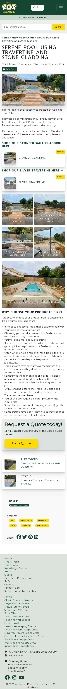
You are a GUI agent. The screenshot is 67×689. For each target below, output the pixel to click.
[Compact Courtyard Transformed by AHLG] (10, 480)
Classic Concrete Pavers (18, 600)
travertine (26, 525)
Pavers (8, 596)
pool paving (43, 520)
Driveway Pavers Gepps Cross (21, 632)
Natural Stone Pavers (16, 606)
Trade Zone (11, 564)
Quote (8, 574)
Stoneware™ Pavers (16, 609)
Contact (9, 584)
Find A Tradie (12, 561)
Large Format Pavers (16, 603)
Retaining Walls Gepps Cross (21, 629)
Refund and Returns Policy (20, 591)
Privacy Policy (12, 587)
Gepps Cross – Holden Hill (34, 17)
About (8, 571)
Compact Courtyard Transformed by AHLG (40, 480)
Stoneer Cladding (32, 158)
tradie (12, 525)
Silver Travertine (32, 182)
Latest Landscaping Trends (20, 626)
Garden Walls (12, 623)
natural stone (26, 520)
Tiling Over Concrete (16, 616)
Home (5, 37)
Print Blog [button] (11, 69)
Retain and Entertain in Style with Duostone (40, 463)
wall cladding (42, 525)
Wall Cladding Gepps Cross (20, 642)
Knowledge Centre (23, 37)
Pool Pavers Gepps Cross (19, 639)
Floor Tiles (10, 613)
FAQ (7, 581)
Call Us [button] (37, 7)
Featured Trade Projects (19, 505)
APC (12, 520)
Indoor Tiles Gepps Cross (19, 645)
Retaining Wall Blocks (17, 619)
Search (58, 26)
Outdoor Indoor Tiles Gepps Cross (24, 636)
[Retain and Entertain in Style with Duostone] (10, 463)
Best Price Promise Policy (19, 578)
